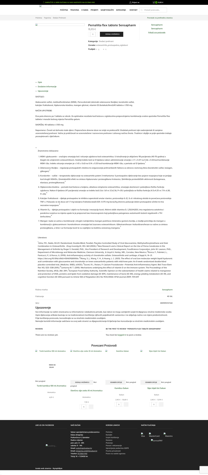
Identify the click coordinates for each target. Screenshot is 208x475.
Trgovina (74, 10)
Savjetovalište (107, 10)
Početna (64, 10)
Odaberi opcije (116, 382)
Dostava (109, 440)
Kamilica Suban (122, 388)
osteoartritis (101, 45)
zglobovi (124, 45)
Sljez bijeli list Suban (156, 388)
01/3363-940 (82, 454)
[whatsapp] (103, 49)
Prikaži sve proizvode (156, 32)
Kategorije (121, 10)
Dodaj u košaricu (112, 34)
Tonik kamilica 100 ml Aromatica (51, 386)
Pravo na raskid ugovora (115, 454)
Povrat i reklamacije (114, 445)
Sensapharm (167, 290)
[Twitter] (96, 49)
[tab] (40, 82)
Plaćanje (109, 443)
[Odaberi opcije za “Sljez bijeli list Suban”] (161, 404)
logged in (121, 335)
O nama (84, 10)
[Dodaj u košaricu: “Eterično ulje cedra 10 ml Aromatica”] (91, 406)
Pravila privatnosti (113, 451)
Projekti (94, 10)
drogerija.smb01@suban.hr (86, 451)
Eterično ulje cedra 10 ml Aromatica (86, 390)
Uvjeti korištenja (112, 437)
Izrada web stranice (43, 468)
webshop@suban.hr (84, 448)
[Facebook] (99, 49)
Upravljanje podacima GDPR (117, 448)
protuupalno (113, 45)
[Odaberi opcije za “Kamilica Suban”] (126, 404)
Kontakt (133, 10)
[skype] (105, 49)
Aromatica (51, 392)
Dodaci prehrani (59, 18)
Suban (121, 395)
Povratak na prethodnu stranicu (160, 18)
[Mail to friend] (101, 49)
